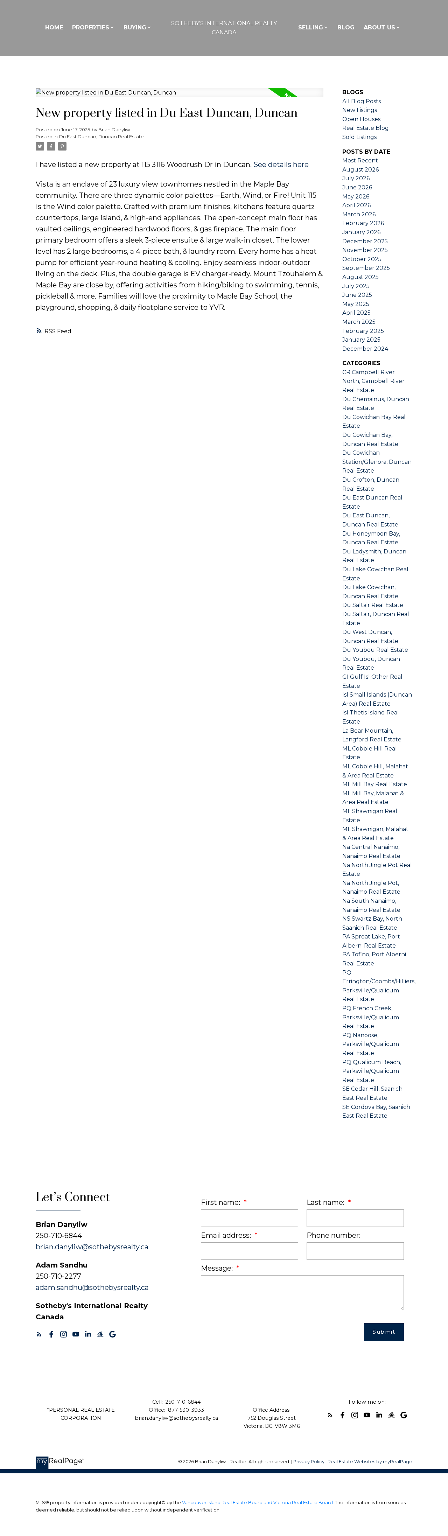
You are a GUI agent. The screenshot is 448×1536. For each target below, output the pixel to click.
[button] (39, 1334)
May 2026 (355, 196)
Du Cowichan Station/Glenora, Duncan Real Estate (377, 461)
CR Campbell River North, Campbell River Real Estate (373, 381)
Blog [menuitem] (346, 27)
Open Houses (361, 119)
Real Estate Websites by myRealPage (370, 1461)
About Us (379, 27)
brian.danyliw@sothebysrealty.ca (92, 1247)
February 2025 (363, 331)
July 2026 (356, 178)
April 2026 (356, 205)
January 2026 (361, 232)
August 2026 (360, 169)
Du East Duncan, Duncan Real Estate (101, 136)
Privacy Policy (308, 1461)
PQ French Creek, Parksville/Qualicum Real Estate (370, 1017)
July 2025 (356, 286)
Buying (135, 27)
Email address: (227, 1235)
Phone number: (333, 1235)
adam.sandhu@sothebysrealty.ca (92, 1287)
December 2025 (365, 241)
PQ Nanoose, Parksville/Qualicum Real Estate (370, 1044)
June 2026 (357, 187)
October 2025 (362, 259)
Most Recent (360, 160)
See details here (281, 164)
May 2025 (355, 304)
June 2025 (357, 295)
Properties (90, 27)
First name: (221, 1202)
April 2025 (356, 312)
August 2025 (360, 277)
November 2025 (365, 250)
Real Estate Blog (365, 128)
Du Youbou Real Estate (375, 650)
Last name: (326, 1202)
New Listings (359, 110)
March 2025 (359, 322)
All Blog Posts (361, 101)
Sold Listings (359, 137)
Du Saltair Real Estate (372, 605)
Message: (217, 1268)
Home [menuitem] (54, 27)
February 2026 (363, 223)
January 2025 (361, 339)
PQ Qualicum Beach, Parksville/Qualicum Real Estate (371, 1071)
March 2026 (359, 214)
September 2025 (366, 268)
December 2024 (365, 348)
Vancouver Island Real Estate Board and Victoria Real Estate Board (257, 1502)
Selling (310, 27)
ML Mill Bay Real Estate (374, 784)
